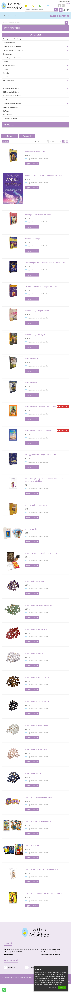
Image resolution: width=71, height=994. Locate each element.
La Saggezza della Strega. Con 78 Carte (40, 455)
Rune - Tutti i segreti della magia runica (41, 553)
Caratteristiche (12, 28)
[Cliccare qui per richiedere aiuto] (4, 990)
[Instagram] (63, 5)
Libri (4, 84)
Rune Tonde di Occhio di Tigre (37, 677)
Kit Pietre (6, 111)
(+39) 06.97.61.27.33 (16, 952)
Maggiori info (57, 984)
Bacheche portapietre (10, 107)
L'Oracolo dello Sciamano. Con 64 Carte (40, 407)
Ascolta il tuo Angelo (33, 238)
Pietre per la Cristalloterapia (12, 39)
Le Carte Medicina (32, 529)
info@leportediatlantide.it (52, 949)
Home (6, 16)
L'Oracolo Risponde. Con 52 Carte (38, 431)
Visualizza (9, 125)
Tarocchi (27, 136)
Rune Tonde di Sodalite (34, 773)
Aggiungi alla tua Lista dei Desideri (37, 159)
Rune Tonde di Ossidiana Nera (37, 701)
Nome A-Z (52, 141)
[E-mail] (26, 5)
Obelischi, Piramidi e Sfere (12, 46)
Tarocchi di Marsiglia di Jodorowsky (39, 821)
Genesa (5, 77)
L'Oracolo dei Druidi (33, 359)
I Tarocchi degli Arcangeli (35, 335)
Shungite (6, 73)
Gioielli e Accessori (9, 65)
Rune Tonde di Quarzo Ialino (36, 725)
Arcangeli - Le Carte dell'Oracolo (38, 214)
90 (38, 141)
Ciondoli (5, 62)
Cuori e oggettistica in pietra (13, 50)
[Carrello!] (68, 10)
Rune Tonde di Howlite (34, 653)
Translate (67, 3)
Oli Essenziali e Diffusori (11, 92)
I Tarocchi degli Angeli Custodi (37, 310)
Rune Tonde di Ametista (34, 581)
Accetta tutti (62, 988)
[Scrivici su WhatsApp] (40, 6)
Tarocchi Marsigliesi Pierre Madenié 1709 (41, 869)
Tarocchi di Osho (32, 845)
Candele (5, 100)
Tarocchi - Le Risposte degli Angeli (39, 797)
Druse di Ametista (9, 43)
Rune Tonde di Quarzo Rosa (36, 749)
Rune (9, 136)
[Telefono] (33, 5)
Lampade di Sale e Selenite (12, 103)
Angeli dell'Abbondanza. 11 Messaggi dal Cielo (43, 175)
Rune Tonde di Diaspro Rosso (37, 629)
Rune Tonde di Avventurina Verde (38, 605)
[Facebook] (59, 5)
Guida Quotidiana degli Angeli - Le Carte (41, 286)
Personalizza (53, 988)
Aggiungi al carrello (32, 163)
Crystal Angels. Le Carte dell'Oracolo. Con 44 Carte (45, 262)
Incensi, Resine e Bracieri (11, 88)
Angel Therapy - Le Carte (35, 151)
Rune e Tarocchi (8, 81)
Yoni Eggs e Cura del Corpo (12, 96)
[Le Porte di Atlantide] (35, 932)
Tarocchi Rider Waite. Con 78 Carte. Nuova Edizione (45, 893)
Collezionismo (7, 54)
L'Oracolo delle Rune (33, 383)
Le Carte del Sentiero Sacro (36, 505)
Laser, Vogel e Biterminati (12, 58)
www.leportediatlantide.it (54, 952)
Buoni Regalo (7, 115)
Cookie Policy (55, 954)
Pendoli (5, 69)
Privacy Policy (45, 954)
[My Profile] (64, 10)
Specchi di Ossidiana (10, 119)
